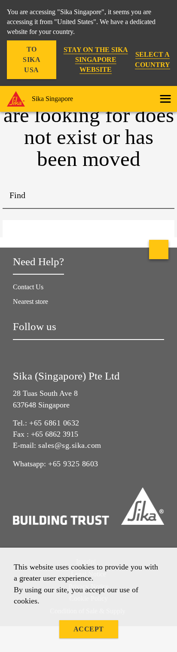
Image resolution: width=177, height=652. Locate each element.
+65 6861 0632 (54, 423)
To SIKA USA (31, 59)
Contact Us (28, 287)
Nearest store (30, 301)
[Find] (161, 196)
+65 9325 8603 (73, 463)
